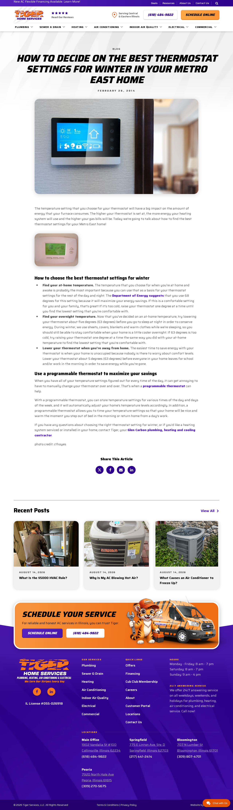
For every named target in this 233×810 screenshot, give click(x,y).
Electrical (177, 27)
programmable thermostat (164, 386)
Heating (78, 27)
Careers (131, 689)
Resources (168, 3)
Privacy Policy (129, 805)
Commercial (204, 27)
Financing (133, 673)
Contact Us (202, 3)
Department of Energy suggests (138, 295)
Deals (154, 3)
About (130, 697)
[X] (100, 470)
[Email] (121, 470)
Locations (133, 714)
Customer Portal (138, 705)
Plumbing (22, 27)
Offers (130, 665)
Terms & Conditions (108, 805)
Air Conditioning (106, 27)
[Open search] (216, 3)
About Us (185, 3)
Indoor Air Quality (144, 27)
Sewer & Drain (50, 27)
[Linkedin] (132, 470)
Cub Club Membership (142, 681)
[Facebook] (110, 470)
